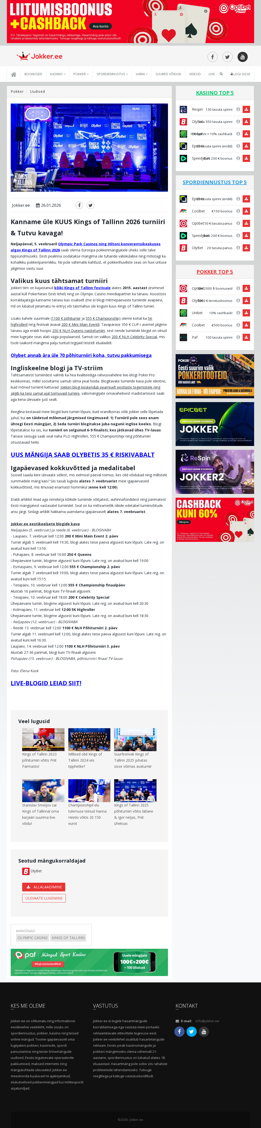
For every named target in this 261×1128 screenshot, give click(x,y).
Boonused (33, 74)
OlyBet (36, 870)
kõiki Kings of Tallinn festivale (82, 287)
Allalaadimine (47, 887)
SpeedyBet (200, 158)
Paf (194, 337)
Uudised (37, 91)
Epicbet (197, 146)
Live (212, 74)
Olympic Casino (33, 937)
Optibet (197, 223)
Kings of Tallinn (68, 937)
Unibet (197, 312)
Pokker (80, 74)
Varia (141, 74)
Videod (195, 74)
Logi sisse (241, 74)
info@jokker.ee (207, 1021)
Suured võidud (168, 74)
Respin (197, 109)
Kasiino (56, 74)
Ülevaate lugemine (43, 898)
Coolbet (198, 211)
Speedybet (200, 235)
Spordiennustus (111, 74)
